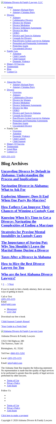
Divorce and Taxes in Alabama (27, 35)
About (10, 7)
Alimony (17, 17)
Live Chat (11, 312)
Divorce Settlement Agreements (27, 28)
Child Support (19, 59)
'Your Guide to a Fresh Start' (14, 326)
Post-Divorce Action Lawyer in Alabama (31, 41)
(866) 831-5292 (17, 353)
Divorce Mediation (21, 25)
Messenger (12, 309)
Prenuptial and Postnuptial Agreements (30, 43)
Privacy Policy (13, 383)
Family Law (12, 51)
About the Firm (14, 82)
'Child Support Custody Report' (15, 321)
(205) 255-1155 (8, 156)
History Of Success (15, 64)
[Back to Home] (22, 331)
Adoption (17, 53)
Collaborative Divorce (23, 20)
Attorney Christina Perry (24, 12)
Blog (9, 69)
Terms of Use (13, 380)
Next (11, 284)
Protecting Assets (20, 46)
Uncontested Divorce (22, 48)
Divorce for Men (20, 30)
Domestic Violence (21, 61)
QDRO (16, 33)
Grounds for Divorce (22, 38)
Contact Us (12, 71)
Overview (17, 92)
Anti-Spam (12, 385)
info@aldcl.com (8, 304)
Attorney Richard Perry (23, 10)
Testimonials (12, 66)
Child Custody (19, 56)
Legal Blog (12, 149)
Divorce (10, 15)
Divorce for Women (22, 22)
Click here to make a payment (14, 415)
